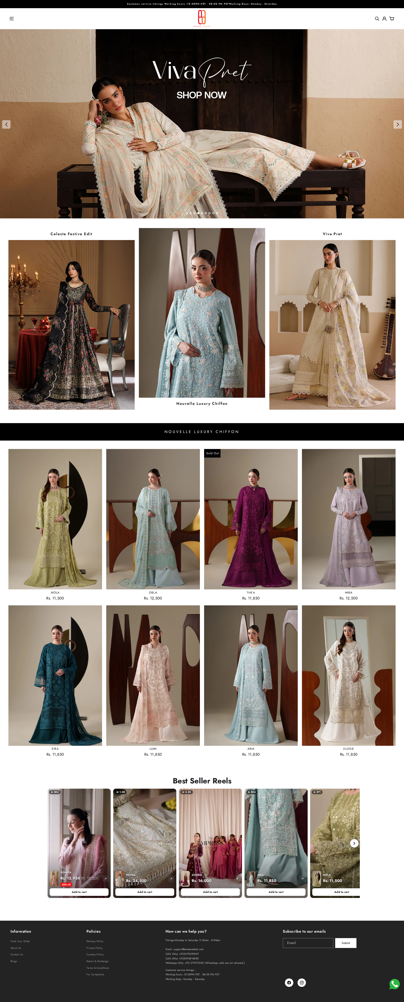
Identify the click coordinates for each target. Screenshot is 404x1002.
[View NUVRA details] (171, 879)
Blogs (14, 961)
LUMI (153, 749)
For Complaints (95, 974)
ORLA (153, 592)
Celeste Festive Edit (71, 234)
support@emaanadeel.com (189, 949)
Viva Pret (332, 234)
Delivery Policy (94, 941)
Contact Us (17, 954)
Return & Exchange (97, 961)
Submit (346, 943)
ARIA (250, 749)
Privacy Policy (94, 948)
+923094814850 (189, 958)
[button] (11, 18)
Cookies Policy (95, 954)
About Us (16, 948)
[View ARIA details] (302, 879)
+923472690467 (189, 954)
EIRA (55, 749)
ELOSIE (348, 749)
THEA (251, 592)
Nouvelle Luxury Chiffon (202, 403)
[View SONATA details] (105, 878)
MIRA (348, 592)
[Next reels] (354, 843)
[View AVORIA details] (237, 879)
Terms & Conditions (97, 968)
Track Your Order (20, 941)
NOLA (55, 592)
